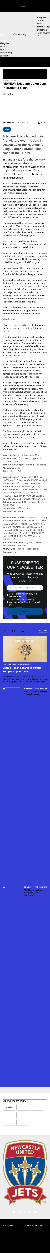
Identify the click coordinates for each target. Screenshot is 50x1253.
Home (5, 80)
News (13, 80)
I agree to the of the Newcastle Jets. (23, 595)
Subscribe (25, 611)
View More (43, 631)
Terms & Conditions (34, 1225)
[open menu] (2, 34)
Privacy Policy (27, 594)
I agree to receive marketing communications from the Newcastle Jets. (25, 602)
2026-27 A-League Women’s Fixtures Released (35, 692)
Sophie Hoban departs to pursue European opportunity (22, 669)
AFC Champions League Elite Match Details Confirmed (34, 892)
